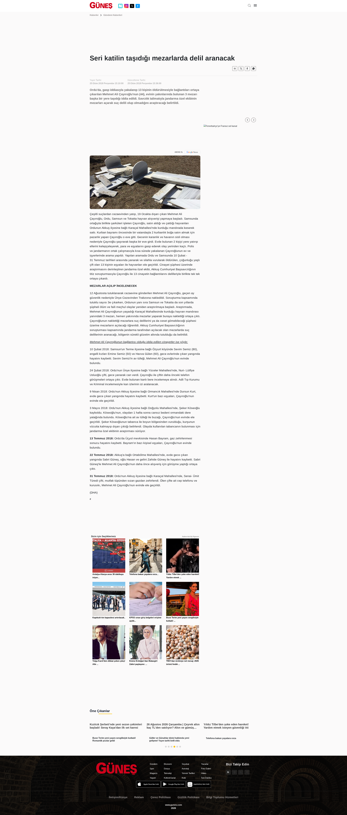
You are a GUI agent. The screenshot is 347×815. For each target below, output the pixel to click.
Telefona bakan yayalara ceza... (143, 574)
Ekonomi (168, 764)
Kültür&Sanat (170, 778)
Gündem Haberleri (112, 15)
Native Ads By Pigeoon (190, 537)
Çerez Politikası (161, 797)
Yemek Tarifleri (188, 773)
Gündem (154, 764)
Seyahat (185, 764)
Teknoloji (167, 773)
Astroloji (185, 768)
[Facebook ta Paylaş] (247, 68)
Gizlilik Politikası (189, 797)
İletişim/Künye (118, 797)
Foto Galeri (206, 768)
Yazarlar (204, 764)
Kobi (184, 778)
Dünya (167, 768)
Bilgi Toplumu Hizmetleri (222, 797)
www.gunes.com (173, 805)
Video (203, 773)
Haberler (94, 15)
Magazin (153, 773)
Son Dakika (206, 778)
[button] (247, 120)
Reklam (139, 797)
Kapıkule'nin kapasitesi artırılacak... (109, 617)
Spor (152, 768)
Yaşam (153, 778)
